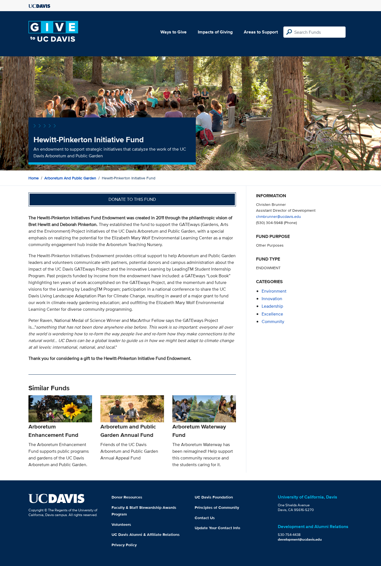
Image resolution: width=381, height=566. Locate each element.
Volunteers (121, 524)
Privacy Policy (124, 545)
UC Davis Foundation (214, 497)
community (273, 321)
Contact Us (205, 518)
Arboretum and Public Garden (70, 178)
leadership (272, 306)
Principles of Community (217, 507)
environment (274, 291)
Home (33, 178)
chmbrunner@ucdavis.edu (278, 216)
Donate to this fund (132, 199)
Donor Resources (127, 497)
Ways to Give (173, 32)
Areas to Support (261, 32)
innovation (272, 298)
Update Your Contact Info (217, 528)
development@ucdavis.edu (300, 539)
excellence (272, 314)
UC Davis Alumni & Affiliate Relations (146, 534)
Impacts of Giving (215, 32)
